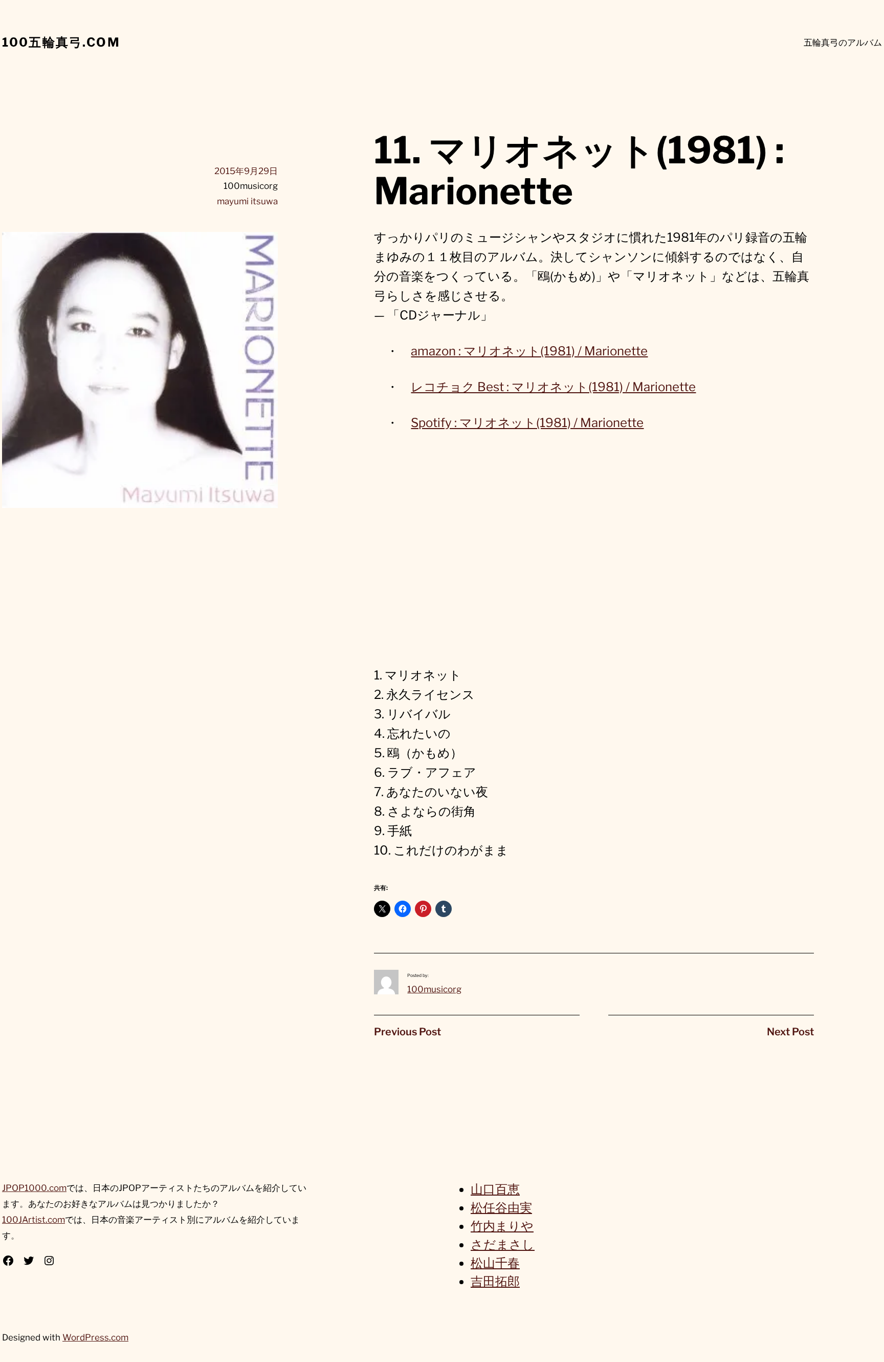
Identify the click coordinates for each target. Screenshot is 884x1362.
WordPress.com (95, 1337)
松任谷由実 (501, 1207)
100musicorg (434, 989)
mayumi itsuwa (247, 201)
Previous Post (407, 1032)
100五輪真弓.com (61, 42)
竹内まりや (502, 1226)
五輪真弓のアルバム (843, 42)
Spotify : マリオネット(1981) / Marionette (527, 422)
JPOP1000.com (34, 1188)
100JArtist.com (33, 1220)
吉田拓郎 (495, 1281)
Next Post (790, 1032)
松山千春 (495, 1262)
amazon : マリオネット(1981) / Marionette (529, 351)
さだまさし (503, 1244)
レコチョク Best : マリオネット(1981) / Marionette (553, 386)
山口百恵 (495, 1189)
